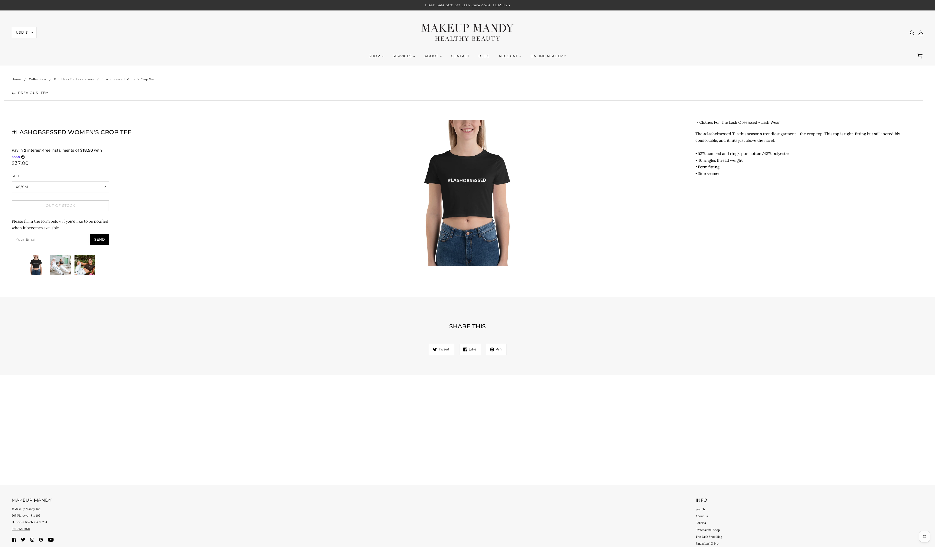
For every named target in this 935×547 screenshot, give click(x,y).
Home (16, 79)
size (16, 176)
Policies (701, 523)
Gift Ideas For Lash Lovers (74, 79)
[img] (912, 32)
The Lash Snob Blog (709, 536)
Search (700, 509)
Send (99, 239)
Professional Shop (708, 530)
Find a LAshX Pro (707, 543)
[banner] (467, 31)
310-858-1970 (21, 529)
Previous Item (33, 93)
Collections (37, 79)
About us (702, 516)
